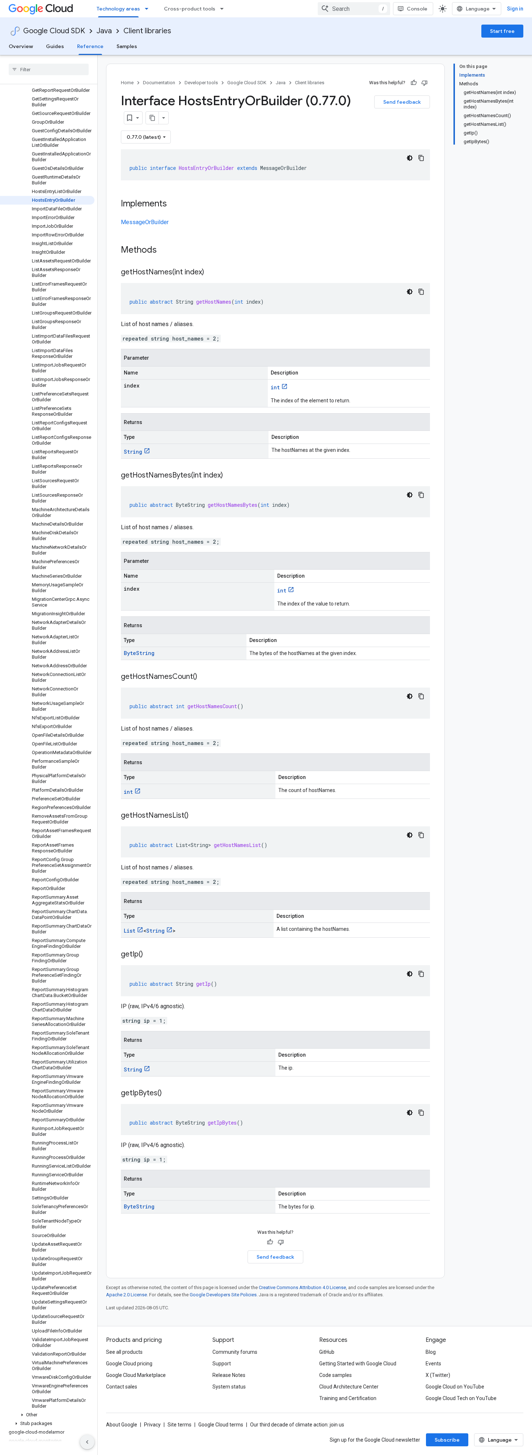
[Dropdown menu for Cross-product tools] (224, 8)
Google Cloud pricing (129, 1363)
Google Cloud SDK (54, 30)
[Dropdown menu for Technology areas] (148, 8)
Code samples (335, 1375)
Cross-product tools (189, 8)
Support (221, 1363)
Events (433, 1363)
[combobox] (354, 8)
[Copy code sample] (421, 158)
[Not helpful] (424, 82)
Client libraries (147, 30)
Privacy (152, 1425)
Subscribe (447, 1440)
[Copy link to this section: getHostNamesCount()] (204, 677)
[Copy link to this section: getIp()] (150, 954)
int (275, 387)
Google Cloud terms (220, 1425)
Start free (502, 31)
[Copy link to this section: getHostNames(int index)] (211, 272)
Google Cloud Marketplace (136, 1375)
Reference (90, 46)
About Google (121, 1425)
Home (127, 82)
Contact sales (121, 1387)
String (133, 451)
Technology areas (118, 8)
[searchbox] (49, 69)
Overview (21, 46)
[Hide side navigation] (87, 1442)
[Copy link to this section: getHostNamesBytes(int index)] (230, 475)
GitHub (326, 1352)
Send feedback (402, 102)
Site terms (179, 1425)
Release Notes (228, 1375)
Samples (127, 46)
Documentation (159, 82)
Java (104, 30)
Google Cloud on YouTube (455, 1387)
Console (417, 8)
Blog (431, 1352)
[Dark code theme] (409, 158)
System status (229, 1387)
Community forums (234, 1352)
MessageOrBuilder (145, 222)
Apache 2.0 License (126, 1294)
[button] (47, 1415)
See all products (124, 1352)
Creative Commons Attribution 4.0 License (302, 1287)
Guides (55, 46)
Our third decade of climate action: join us (297, 1425)
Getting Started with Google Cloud (357, 1363)
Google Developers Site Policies (223, 1294)
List (129, 930)
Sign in (515, 9)
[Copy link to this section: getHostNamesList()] (196, 816)
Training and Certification (347, 1398)
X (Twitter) (438, 1375)
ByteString (139, 653)
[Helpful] (413, 82)
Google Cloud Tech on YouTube (461, 1398)
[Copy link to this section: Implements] (174, 204)
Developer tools (201, 82)
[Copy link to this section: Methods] (166, 250)
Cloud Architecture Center (349, 1387)
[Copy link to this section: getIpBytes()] (169, 1093)
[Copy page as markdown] (152, 118)
